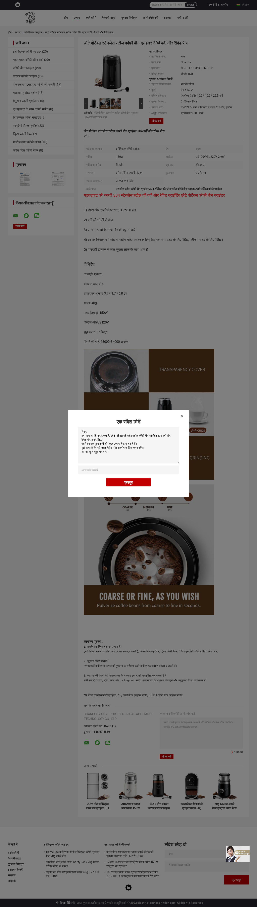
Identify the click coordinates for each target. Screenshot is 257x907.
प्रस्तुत (128, 482)
